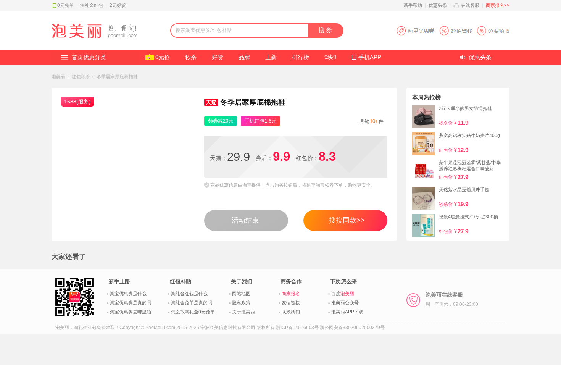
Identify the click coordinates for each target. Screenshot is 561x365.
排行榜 (300, 57)
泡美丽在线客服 (452, 299)
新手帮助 (413, 5)
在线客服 (470, 5)
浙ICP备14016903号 (297, 327)
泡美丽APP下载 (347, 312)
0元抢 (162, 57)
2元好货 (118, 5)
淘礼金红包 (91, 5)
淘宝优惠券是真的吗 (130, 302)
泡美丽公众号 (345, 302)
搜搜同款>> (347, 220)
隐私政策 (241, 302)
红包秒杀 (81, 76)
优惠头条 (438, 5)
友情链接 (291, 302)
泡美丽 (58, 76)
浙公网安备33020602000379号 (352, 327)
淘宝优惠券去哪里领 (130, 312)
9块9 (330, 57)
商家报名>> (497, 5)
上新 (271, 57)
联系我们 (291, 312)
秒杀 (191, 57)
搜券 (325, 30)
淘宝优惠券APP (452, 31)
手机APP (369, 57)
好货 (217, 57)
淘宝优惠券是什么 (128, 293)
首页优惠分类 (89, 57)
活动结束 (245, 220)
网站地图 (241, 293)
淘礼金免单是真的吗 (191, 302)
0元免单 (65, 5)
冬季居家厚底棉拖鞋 (117, 76)
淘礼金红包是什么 (189, 293)
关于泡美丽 (243, 312)
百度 (342, 293)
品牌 (244, 57)
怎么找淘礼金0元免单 (193, 312)
